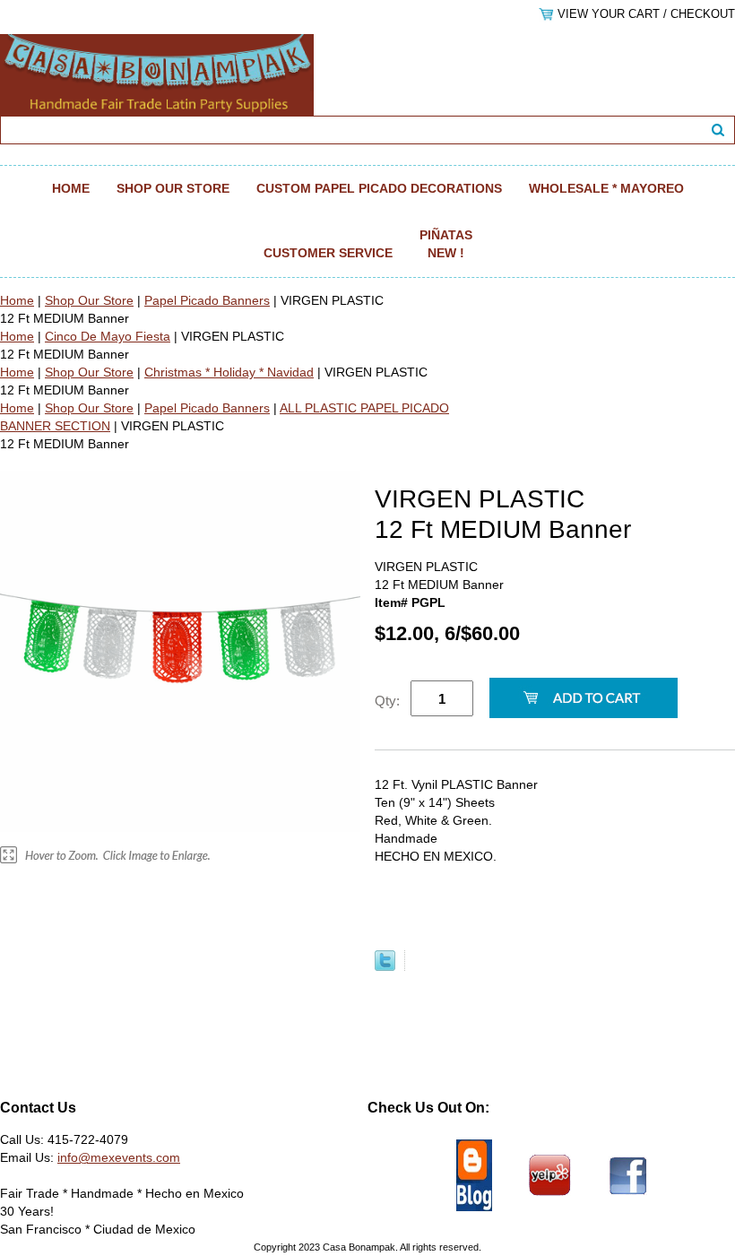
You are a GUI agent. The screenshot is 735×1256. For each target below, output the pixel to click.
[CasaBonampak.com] (157, 73)
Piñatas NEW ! (445, 244)
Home (71, 188)
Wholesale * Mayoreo (606, 188)
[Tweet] (385, 966)
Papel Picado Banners (207, 300)
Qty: (387, 700)
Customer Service (328, 253)
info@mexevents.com (118, 1157)
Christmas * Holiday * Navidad (229, 372)
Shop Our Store (173, 188)
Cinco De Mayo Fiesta (107, 336)
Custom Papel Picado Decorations (379, 188)
